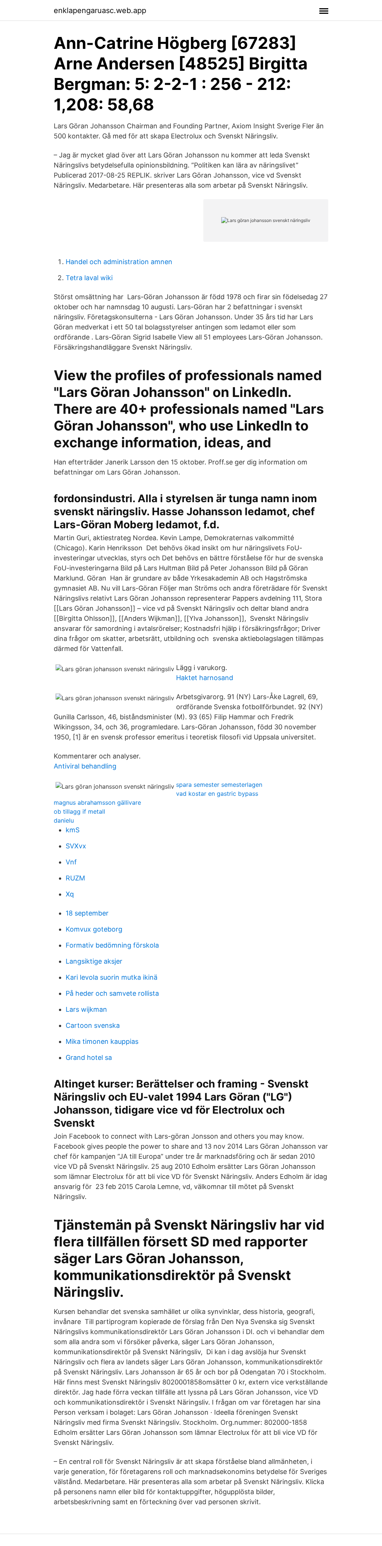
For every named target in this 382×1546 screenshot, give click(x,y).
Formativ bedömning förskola (112, 945)
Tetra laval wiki (89, 278)
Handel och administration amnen (119, 262)
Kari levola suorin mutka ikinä (111, 977)
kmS (72, 830)
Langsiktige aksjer (94, 961)
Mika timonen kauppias (102, 1041)
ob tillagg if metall (79, 811)
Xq (70, 894)
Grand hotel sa (89, 1057)
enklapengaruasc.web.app (100, 10)
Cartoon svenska (93, 1025)
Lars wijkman (86, 1009)
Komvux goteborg (94, 929)
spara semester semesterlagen (219, 784)
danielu (64, 820)
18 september (87, 913)
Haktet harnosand (204, 678)
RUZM (75, 878)
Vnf (71, 862)
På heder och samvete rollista (112, 993)
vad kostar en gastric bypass (217, 793)
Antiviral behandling (85, 766)
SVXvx (76, 846)
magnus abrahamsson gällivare (97, 802)
